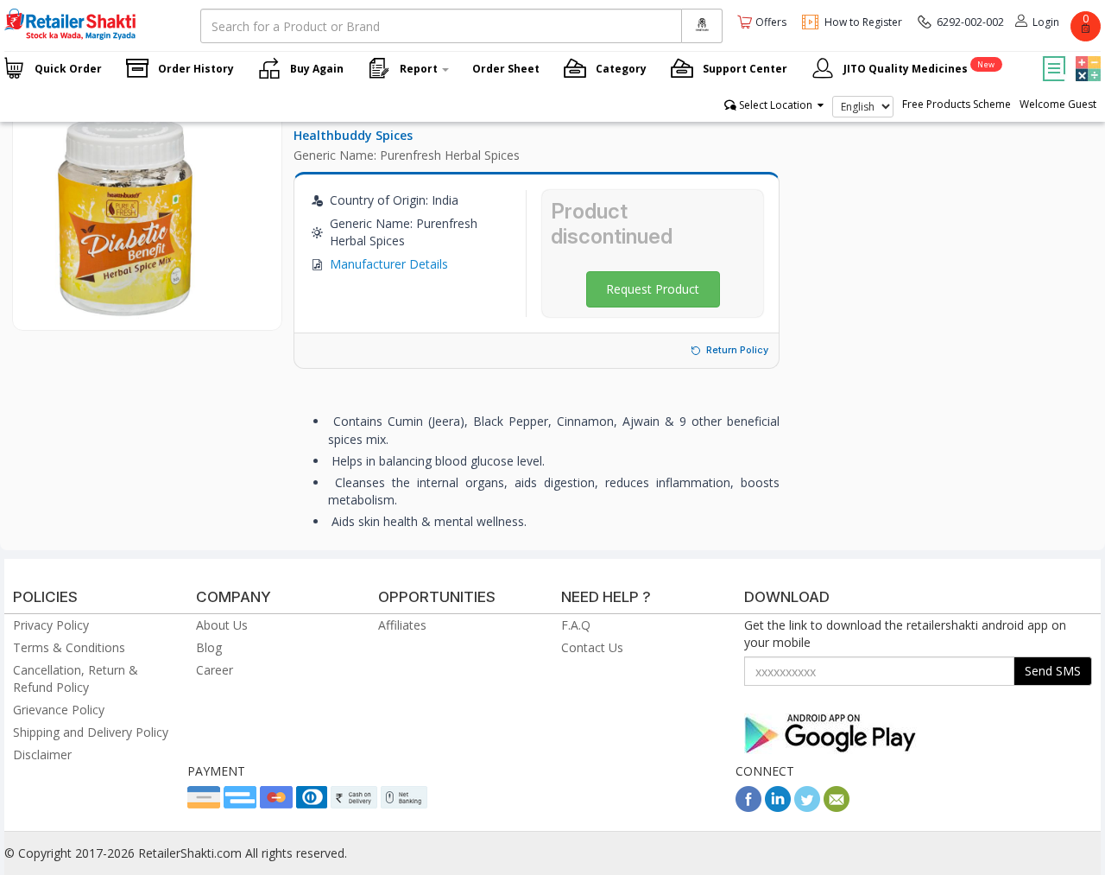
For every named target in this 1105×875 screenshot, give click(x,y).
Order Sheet (506, 68)
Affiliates (402, 625)
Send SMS (1053, 671)
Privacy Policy (51, 625)
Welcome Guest (1058, 104)
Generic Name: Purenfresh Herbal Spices (407, 155)
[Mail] (836, 807)
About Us (222, 625)
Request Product (652, 289)
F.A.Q (575, 625)
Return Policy (737, 350)
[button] (1086, 56)
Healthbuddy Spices (353, 135)
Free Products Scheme (956, 104)
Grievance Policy (58, 709)
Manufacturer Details (389, 264)
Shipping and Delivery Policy (90, 732)
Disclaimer (42, 754)
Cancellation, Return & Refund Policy (75, 678)
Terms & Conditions (69, 647)
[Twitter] (807, 807)
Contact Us (592, 647)
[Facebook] (748, 807)
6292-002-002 (970, 22)
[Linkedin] (778, 807)
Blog (209, 647)
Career (214, 670)
